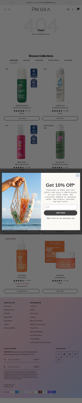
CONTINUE (60, 213)
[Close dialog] (77, 175)
